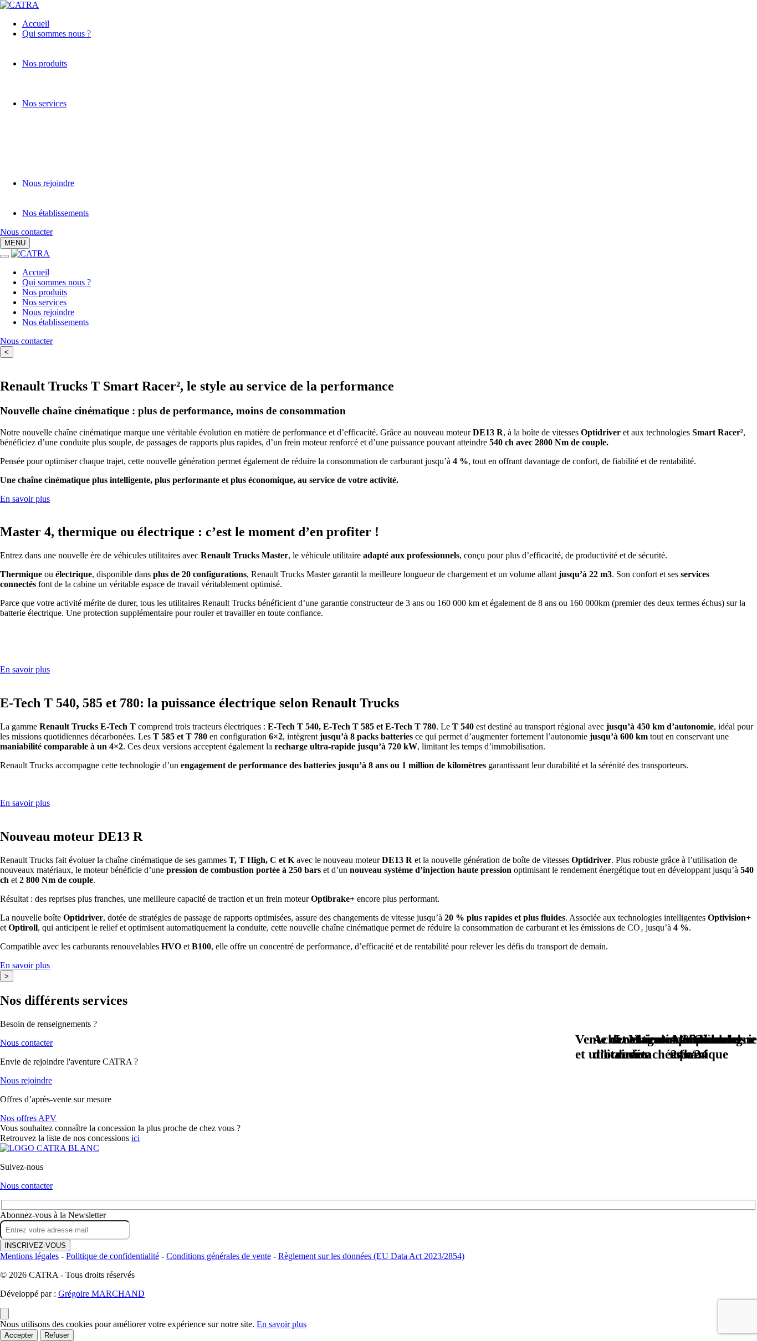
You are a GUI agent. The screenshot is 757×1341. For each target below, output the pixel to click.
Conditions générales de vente (218, 1256)
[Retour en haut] (4, 1313)
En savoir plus (25, 498)
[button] (15, 243)
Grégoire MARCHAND (101, 1293)
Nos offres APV (28, 1118)
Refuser (56, 1335)
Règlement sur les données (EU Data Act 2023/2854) (371, 1256)
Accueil (35, 23)
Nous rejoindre (48, 183)
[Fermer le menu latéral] (4, 256)
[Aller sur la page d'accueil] (49, 1148)
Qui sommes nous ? (56, 33)
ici (135, 1138)
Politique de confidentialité (112, 1256)
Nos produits (44, 63)
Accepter (18, 1335)
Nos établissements (55, 213)
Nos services (44, 103)
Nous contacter (26, 232)
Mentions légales (29, 1256)
